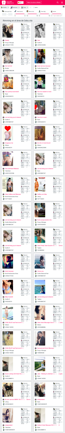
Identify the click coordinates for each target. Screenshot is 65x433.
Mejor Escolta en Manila (34, 2)
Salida (36, 7)
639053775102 (41, 70)
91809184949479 (42, 404)
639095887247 (9, 122)
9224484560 (40, 250)
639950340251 (9, 404)
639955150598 (41, 45)
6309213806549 (9, 70)
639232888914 (9, 378)
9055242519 (40, 96)
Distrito (5, 7)
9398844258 (40, 353)
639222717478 (9, 45)
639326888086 (41, 327)
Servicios (15, 7)
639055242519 (9, 96)
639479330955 (41, 224)
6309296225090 (41, 147)
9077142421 (8, 199)
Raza (24, 7)
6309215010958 (9, 173)
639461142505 (9, 327)
